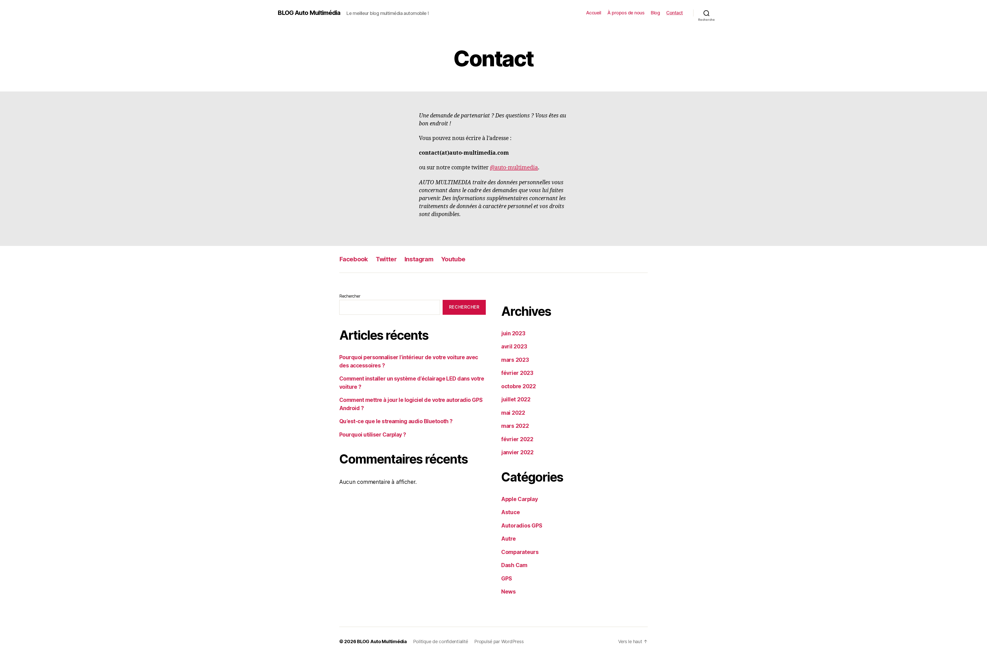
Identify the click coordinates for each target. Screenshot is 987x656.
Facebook (353, 259)
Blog (655, 12)
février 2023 (517, 373)
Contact (674, 12)
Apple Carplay (519, 499)
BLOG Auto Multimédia (309, 13)
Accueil (593, 12)
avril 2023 (514, 346)
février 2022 (517, 439)
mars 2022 (515, 426)
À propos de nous (625, 12)
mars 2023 (515, 360)
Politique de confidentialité (440, 641)
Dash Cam (514, 565)
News (508, 591)
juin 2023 (513, 333)
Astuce (510, 512)
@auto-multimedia (514, 167)
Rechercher (349, 296)
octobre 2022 (518, 386)
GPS (506, 578)
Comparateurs (520, 552)
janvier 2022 (517, 452)
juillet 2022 (516, 399)
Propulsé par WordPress (499, 641)
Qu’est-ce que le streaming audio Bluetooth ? (396, 421)
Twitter (386, 259)
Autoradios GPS (521, 525)
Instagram (418, 259)
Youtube (453, 259)
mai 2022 (513, 413)
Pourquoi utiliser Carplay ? (372, 434)
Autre (508, 538)
